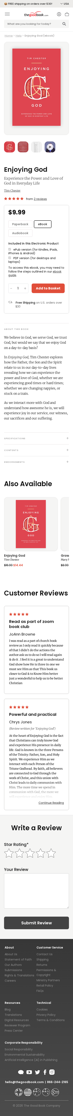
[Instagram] (51, 1071)
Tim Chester (12, 190)
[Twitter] (37, 1071)
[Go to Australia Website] (37, 1090)
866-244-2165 (57, 1082)
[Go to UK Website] (19, 1090)
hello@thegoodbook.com (24, 1082)
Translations (13, 1015)
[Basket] (67, 15)
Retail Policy (44, 985)
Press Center (14, 1031)
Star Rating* (16, 844)
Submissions (13, 970)
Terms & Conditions (50, 1020)
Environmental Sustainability (25, 1055)
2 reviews (40, 199)
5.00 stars (14, 198)
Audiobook (20, 233)
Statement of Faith (18, 959)
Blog (8, 1009)
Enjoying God (14, 556)
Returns (41, 965)
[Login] (59, 14)
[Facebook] (44, 1071)
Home (9, 35)
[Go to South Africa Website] (55, 1090)
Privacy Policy (46, 1015)
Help (19, 35)
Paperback (20, 224)
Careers (10, 981)
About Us (11, 954)
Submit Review (36, 923)
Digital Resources (17, 1020)
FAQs (40, 991)
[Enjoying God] (31, 524)
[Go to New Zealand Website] (46, 1090)
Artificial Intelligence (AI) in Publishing (31, 1060)
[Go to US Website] (28, 1090)
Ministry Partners (48, 980)
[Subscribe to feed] (21, 1071)
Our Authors (13, 965)
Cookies (42, 1009)
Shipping (42, 959)
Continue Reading (51, 803)
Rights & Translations (19, 975)
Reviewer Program (17, 1025)
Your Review (16, 869)
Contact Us (44, 954)
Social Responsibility (19, 1049)
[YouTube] (29, 1071)
